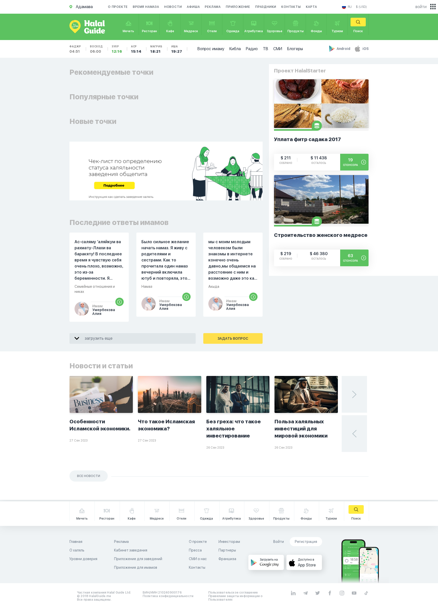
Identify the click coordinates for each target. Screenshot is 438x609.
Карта (311, 7)
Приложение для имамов (135, 567)
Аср (136, 49)
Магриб (156, 49)
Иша (176, 49)
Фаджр (75, 49)
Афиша (193, 7)
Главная (75, 542)
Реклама (213, 7)
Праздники (265, 7)
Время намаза (146, 7)
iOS (365, 49)
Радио (252, 48)
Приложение (238, 7)
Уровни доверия (83, 559)
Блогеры (295, 48)
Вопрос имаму (210, 48)
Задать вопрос (232, 338)
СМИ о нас (198, 559)
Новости (173, 7)
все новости (88, 476)
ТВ (265, 48)
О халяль (76, 550)
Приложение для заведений (138, 559)
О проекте (118, 7)
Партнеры (227, 550)
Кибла (235, 48)
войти (421, 6)
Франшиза (227, 559)
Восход (96, 49)
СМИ (277, 48)
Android (344, 49)
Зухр (117, 49)
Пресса (195, 550)
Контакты (291, 7)
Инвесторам (229, 542)
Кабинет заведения (130, 550)
